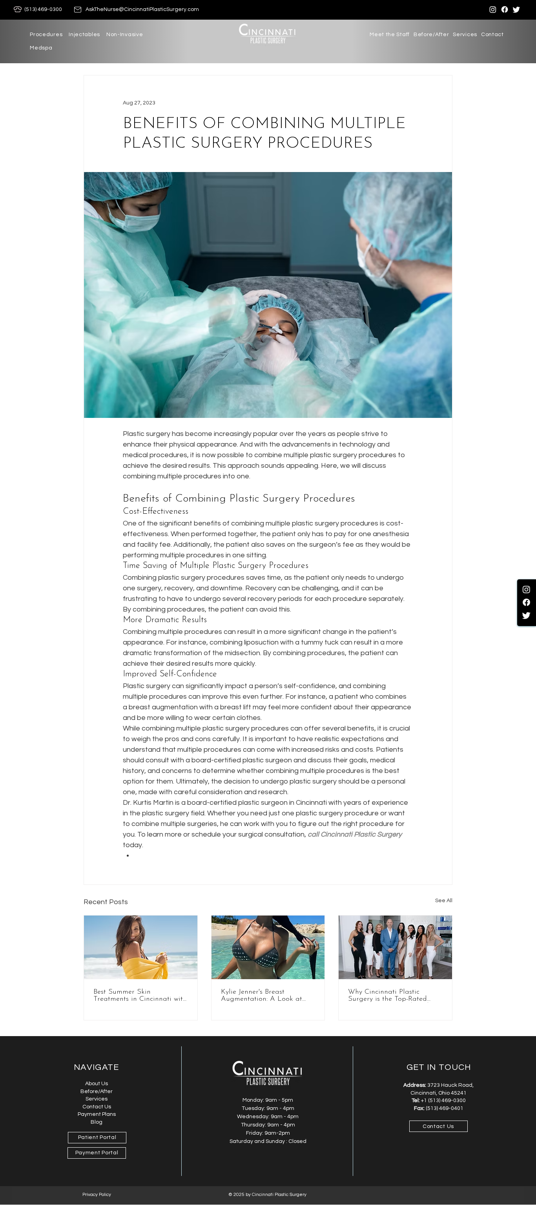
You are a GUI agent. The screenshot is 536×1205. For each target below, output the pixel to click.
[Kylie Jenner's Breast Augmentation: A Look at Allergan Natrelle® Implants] (268, 947)
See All (443, 900)
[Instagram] (493, 9)
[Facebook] (504, 9)
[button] (46, 34)
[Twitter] (516, 9)
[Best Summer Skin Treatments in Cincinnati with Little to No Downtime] (140, 947)
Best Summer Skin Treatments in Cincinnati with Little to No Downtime (140, 996)
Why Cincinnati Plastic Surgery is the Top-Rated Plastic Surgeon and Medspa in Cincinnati (394, 996)
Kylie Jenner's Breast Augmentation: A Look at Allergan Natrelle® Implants (265, 996)
